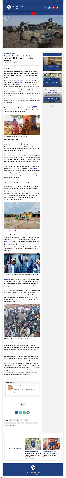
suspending (19, 82)
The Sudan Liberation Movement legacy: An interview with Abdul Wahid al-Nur (33, 455)
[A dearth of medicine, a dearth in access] (52, 64)
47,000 (22, 244)
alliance (29, 283)
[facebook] (45, 7)
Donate (17, 1)
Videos (19, 13)
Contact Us (6, 1)
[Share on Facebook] (16, 412)
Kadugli (26, 420)
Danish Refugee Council (14, 420)
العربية (32, 13)
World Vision (12, 425)
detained (13, 109)
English (6, 53)
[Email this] (28, 412)
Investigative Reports (12, 13)
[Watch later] (57, 7)
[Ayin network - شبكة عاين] (13, 7)
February (7, 279)
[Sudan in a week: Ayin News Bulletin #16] (52, 96)
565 (9, 248)
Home (5, 13)
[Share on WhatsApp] (24, 412)
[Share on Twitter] (20, 412)
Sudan (6, 425)
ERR (21, 420)
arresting (35, 106)
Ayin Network (8, 62)
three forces (7, 241)
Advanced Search (26, 13)
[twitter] (49, 7)
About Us (12, 1)
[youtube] (53, 7)
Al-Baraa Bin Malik (32, 168)
